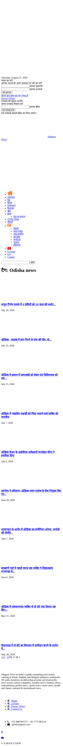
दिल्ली (16, 228)
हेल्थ (9, 213)
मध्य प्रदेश (18, 231)
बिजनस (10, 208)
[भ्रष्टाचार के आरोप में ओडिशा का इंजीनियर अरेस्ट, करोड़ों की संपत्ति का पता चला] (24, 523)
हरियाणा (16, 245)
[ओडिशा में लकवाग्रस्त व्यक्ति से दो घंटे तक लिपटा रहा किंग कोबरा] (24, 600)
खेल (9, 211)
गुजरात (16, 242)
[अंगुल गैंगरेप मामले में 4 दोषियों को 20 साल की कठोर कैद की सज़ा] (24, 298)
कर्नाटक (16, 239)
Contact (11, 257)
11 (8, 657)
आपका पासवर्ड (36, 89)
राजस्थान (11, 205)
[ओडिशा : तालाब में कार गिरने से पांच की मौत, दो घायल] (24, 333)
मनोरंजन (11, 197)
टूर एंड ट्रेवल (13, 219)
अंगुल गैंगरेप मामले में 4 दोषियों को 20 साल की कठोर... (28, 304)
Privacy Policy (8, 98)
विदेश (9, 202)
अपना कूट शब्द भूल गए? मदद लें (14, 95)
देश (8, 200)
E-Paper (11, 251)
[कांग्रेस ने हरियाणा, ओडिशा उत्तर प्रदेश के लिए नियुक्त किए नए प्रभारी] (24, 485)
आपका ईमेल (35, 106)
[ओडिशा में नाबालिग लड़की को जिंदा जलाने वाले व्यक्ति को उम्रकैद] (24, 407)
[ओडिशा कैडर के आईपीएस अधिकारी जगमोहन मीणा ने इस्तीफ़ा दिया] (24, 446)
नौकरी (10, 222)
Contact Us (16, 709)
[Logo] (24, 163)
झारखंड (16, 236)
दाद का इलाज (19, 216)
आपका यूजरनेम (36, 86)
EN (9, 254)
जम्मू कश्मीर (18, 234)
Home (14, 701)
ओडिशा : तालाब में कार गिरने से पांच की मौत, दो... (26, 339)
